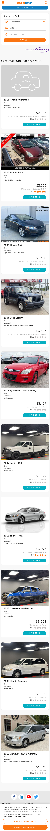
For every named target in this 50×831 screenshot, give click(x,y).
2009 (13, 245)
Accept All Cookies (25, 827)
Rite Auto (42, 407)
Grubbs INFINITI (40, 552)
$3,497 (41, 403)
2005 (13, 172)
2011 (14, 536)
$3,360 (41, 258)
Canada (8, 803)
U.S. (3, 803)
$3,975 (41, 549)
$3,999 (41, 694)
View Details (34, 124)
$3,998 (41, 621)
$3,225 (41, 185)
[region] (25, 817)
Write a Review (25, 7)
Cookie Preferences (25, 821)
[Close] (46, 807)
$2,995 (41, 113)
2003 (18, 608)
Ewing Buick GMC (39, 189)
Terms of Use (29, 803)
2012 (20, 390)
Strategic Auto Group (38, 261)
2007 (13, 463)
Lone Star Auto (40, 770)
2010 (20, 754)
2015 (16, 100)
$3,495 (41, 331)
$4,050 (41, 767)
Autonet (43, 479)
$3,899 (41, 476)
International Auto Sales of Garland (33, 116)
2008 (13, 318)
